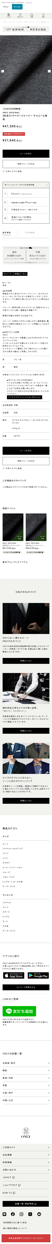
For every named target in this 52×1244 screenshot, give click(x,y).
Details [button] (29, 2)
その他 (6, 926)
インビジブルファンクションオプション (24, 397)
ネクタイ (6, 863)
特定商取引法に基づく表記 (15, 1223)
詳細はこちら (26, 661)
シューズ (6, 872)
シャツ (5, 858)
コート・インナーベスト (12, 868)
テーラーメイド (9, 886)
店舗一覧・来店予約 (24, 1204)
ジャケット (7, 903)
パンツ (5, 853)
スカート (6, 912)
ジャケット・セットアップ (13, 849)
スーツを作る (26, 154)
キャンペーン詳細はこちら (15, 274)
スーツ (5, 844)
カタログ (7, 1177)
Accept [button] (17, 7)
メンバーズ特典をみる (26, 987)
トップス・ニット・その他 (13, 882)
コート (5, 921)
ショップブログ (10, 1185)
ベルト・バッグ (9, 877)
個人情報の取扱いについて (15, 1228)
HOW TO (7, 1193)
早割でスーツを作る (26, 164)
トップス (6, 917)
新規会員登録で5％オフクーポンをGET (26, 1238)
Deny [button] (6, 7)
